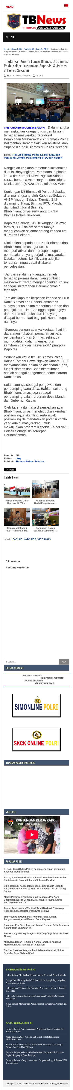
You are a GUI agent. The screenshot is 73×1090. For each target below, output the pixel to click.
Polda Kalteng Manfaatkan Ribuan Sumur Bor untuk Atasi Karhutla (36, 975)
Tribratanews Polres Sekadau (35, 1083)
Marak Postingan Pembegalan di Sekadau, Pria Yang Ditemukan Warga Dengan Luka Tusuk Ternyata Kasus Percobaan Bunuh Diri (33, 900)
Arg (18, 458)
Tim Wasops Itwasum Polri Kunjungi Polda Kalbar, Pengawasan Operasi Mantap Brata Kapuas (30, 918)
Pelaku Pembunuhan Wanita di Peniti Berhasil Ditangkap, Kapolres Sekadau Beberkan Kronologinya (34, 909)
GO (64, 661)
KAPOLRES (29, 49)
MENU (9, 6)
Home (6, 49)
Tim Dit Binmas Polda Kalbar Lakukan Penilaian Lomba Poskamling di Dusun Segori (33, 156)
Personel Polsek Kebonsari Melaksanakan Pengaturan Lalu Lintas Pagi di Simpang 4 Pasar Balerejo (35, 1053)
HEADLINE (16, 49)
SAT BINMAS (42, 49)
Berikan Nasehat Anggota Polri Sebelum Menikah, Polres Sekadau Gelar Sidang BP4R (34, 951)
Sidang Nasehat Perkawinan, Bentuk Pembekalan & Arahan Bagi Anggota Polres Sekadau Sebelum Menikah (35, 878)
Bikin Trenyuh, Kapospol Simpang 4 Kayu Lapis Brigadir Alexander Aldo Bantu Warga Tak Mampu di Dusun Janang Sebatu (35, 889)
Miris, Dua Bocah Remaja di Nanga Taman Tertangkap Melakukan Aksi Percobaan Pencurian (32, 943)
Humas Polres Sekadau (30, 461)
